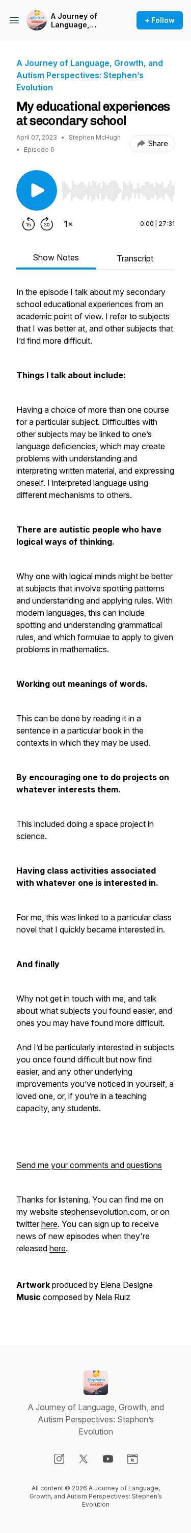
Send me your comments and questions (89, 1165)
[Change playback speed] (68, 224)
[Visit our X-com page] (83, 1459)
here (49, 1224)
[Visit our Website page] (132, 1459)
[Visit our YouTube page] (108, 1459)
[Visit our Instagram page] (59, 1459)
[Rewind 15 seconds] (28, 224)
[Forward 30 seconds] (47, 224)
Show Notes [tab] (56, 257)
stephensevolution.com (103, 1212)
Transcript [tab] (135, 258)
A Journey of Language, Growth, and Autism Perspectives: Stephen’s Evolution (75, 20)
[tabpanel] (95, 799)
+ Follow (160, 20)
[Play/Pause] (36, 190)
